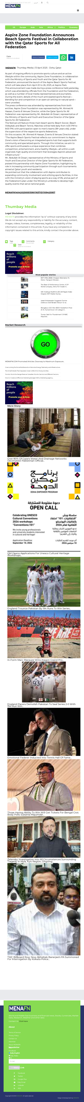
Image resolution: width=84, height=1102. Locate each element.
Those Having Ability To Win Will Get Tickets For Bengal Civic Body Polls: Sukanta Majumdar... (43, 813)
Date (9, 56)
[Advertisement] (42, 18)
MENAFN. (20, 1096)
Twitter (20, 1076)
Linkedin (20, 1085)
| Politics (61, 27)
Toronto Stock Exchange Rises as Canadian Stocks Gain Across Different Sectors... (32, 374)
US (11, 27)
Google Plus (22, 1079)
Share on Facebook (38, 57)
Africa (50, 27)
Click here (23, 1021)
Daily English (15, 1053)
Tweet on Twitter (52, 57)
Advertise (12, 1042)
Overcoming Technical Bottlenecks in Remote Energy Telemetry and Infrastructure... (33, 367)
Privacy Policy (14, 1035)
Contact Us (13, 1039)
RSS (19, 1088)
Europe (22, 27)
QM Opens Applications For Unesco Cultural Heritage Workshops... (38, 554)
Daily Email (21, 1082)
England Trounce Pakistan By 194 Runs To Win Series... (39, 608)
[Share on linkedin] (71, 57)
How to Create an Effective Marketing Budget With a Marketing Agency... (29, 378)
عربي (36, 2)
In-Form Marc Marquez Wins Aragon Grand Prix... (35, 660)
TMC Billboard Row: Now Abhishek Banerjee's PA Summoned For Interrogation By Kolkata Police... (43, 958)
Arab (32, 27)
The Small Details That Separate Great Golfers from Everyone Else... (27, 371)
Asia (41, 27)
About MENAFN (14, 1045)
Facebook (21, 1073)
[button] (42, 2)
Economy (73, 27)
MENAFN (11, 68)
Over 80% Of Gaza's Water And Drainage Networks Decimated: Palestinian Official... (36, 459)
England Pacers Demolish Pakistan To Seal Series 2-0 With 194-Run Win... (41, 705)
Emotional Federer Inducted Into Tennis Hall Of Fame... (39, 757)
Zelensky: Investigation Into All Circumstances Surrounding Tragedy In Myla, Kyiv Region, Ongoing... (41, 860)
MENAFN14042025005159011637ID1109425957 (30, 192)
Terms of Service (15, 1032)
